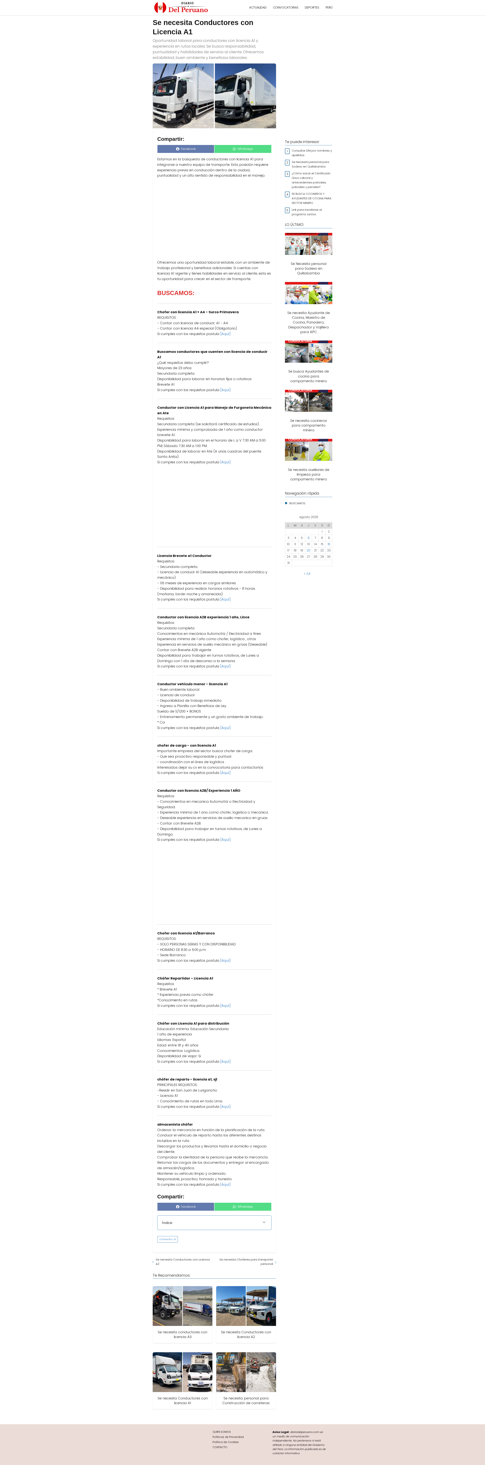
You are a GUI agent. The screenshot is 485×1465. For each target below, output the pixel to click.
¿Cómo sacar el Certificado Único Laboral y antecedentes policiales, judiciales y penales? (311, 180)
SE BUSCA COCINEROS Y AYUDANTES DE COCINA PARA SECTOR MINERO (311, 198)
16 (329, 544)
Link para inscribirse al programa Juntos (307, 212)
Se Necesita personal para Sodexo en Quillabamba (310, 164)
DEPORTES (312, 7)
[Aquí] (225, 333)
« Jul (307, 573)
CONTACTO (220, 1447)
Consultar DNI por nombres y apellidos (312, 153)
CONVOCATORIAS (285, 7)
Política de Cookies (226, 1442)
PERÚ (329, 7)
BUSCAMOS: (297, 503)
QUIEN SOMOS (222, 1432)
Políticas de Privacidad (228, 1437)
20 (308, 550)
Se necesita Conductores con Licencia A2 (183, 1262)
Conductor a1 (167, 1239)
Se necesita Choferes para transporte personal (246, 1262)
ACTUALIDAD (258, 7)
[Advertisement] (214, 219)
